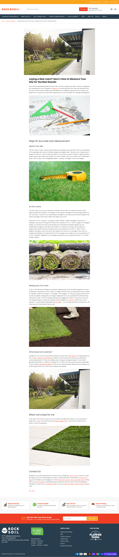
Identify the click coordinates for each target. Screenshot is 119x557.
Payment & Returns (66, 546)
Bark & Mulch (25, 16)
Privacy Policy (64, 541)
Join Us (62, 543)
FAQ (61, 534)
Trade (104, 16)
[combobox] (56, 9)
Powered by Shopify (20, 554)
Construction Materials (10, 16)
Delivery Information (66, 532)
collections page (51, 484)
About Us (90, 16)
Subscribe (92, 518)
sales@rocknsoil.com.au (13, 536)
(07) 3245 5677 (11, 538)
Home (3, 21)
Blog (97, 16)
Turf (82, 16)
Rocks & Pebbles (73, 16)
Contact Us (106, 2)
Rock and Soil (10, 554)
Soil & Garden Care (39, 16)
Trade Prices (64, 539)
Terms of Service (65, 536)
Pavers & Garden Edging (56, 16)
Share (33, 491)
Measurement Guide (95, 2)
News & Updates (10, 21)
